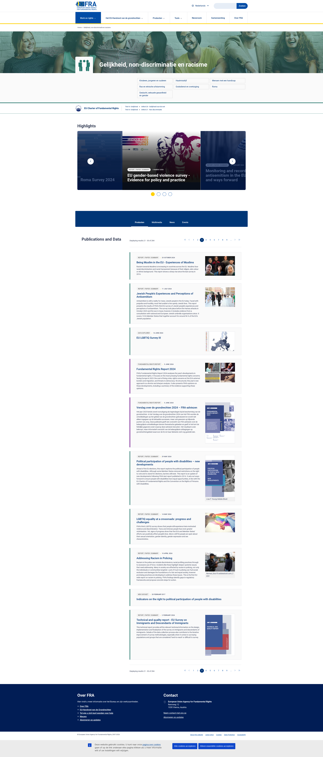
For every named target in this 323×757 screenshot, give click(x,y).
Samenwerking (218, 18)
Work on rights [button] (86, 18)
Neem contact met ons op (175, 713)
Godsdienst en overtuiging (187, 86)
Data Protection (229, 735)
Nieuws (83, 716)
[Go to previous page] (189, 240)
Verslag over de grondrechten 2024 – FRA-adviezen (167, 407)
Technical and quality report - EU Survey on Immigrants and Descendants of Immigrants (162, 621)
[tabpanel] (161, 160)
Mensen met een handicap (224, 80)
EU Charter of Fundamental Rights (101, 108)
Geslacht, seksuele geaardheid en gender (152, 94)
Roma (214, 86)
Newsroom (197, 18)
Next (232, 161)
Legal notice (209, 735)
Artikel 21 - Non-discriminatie (151, 110)
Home (79, 27)
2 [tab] (158, 194)
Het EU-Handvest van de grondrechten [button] (123, 18)
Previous (90, 161)
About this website (196, 735)
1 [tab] (153, 194)
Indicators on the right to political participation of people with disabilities (179, 599)
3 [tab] (164, 194)
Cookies (219, 735)
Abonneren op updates (90, 720)
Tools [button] (177, 18)
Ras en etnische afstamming (152, 86)
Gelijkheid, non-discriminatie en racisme (97, 27)
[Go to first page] (185, 240)
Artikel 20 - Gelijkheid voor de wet (153, 107)
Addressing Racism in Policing (154, 558)
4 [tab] (170, 194)
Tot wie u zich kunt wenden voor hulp (96, 713)
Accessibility (241, 735)
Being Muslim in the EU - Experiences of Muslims (165, 262)
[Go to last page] (239, 240)
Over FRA (238, 18)
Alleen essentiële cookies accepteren (217, 746)
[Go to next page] (235, 240)
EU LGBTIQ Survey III (149, 337)
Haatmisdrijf (181, 80)
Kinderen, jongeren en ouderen (152, 80)
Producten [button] (157, 18)
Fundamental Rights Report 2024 (156, 369)
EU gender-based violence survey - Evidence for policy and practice (158, 177)
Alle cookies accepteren (185, 746)
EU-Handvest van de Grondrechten (95, 710)
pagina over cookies (152, 744)
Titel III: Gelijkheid (131, 107)
